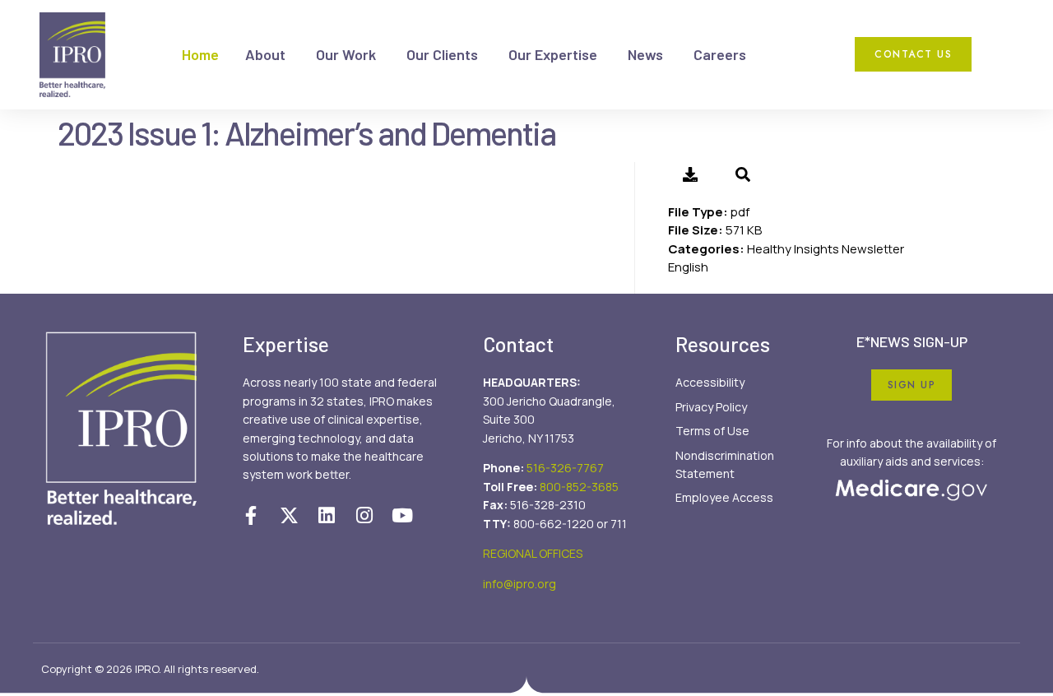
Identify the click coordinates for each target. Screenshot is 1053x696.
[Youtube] (402, 515)
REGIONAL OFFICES (532, 553)
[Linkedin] (327, 515)
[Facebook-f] (251, 515)
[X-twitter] (289, 515)
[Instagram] (364, 515)
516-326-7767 (565, 468)
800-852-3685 (579, 486)
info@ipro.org (519, 584)
